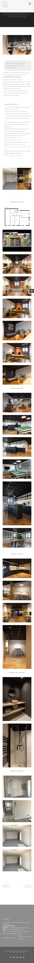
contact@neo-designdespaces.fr (18, 928)
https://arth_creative (16, 140)
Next (27, 886)
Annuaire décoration (9, 937)
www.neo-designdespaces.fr (15, 929)
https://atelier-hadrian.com (12, 138)
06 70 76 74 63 (10, 926)
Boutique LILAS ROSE (15, 155)
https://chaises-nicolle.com (17, 144)
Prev (7, 886)
